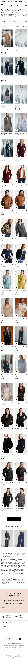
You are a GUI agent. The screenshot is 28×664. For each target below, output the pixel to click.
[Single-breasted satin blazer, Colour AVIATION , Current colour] (3, 378)
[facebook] (9, 639)
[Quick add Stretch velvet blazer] (16, 74)
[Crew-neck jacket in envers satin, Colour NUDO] (3, 350)
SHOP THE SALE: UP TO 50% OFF (14, 1)
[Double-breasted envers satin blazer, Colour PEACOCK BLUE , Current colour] (17, 350)
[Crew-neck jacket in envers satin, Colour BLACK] (1, 322)
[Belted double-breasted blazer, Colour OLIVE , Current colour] (17, 294)
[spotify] (13, 639)
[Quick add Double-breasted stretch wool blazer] (16, 156)
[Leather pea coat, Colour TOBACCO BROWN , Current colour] (1, 214)
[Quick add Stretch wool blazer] (16, 425)
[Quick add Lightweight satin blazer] (2, 400)
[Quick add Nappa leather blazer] (2, 102)
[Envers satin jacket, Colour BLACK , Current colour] (1, 80)
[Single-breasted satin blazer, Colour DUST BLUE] (1, 378)
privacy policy (19, 643)
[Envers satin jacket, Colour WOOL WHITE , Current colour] (17, 109)
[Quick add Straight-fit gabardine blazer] (16, 182)
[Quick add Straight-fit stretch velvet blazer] (2, 451)
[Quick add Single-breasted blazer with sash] (2, 156)
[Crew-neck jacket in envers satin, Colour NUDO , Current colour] (3, 322)
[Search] (23, 5)
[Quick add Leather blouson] (16, 479)
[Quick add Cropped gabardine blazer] (16, 236)
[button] (24, 26)
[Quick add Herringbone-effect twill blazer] (16, 400)
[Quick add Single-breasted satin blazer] (2, 372)
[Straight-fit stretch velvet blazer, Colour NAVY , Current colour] (3, 458)
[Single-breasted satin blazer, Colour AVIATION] (17, 378)
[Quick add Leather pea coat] (2, 207)
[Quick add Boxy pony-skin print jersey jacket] (2, 236)
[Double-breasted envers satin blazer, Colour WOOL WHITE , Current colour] (15, 322)
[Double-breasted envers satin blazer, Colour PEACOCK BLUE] (17, 322)
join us (6, 647)
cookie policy (7, 645)
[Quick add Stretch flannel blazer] (2, 130)
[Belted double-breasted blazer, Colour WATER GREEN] (15, 294)
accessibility (14, 649)
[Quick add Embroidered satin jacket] (16, 46)
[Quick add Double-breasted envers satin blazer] (16, 315)
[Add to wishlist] (13, 49)
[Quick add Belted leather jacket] (2, 479)
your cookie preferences (17, 645)
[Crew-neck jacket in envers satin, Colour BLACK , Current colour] (1, 350)
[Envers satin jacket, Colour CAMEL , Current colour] (5, 52)
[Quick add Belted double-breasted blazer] (2, 287)
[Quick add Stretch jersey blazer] (2, 182)
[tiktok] (16, 639)
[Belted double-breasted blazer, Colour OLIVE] (3, 294)
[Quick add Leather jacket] (16, 207)
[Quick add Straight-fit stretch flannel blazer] (16, 451)
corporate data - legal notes (16, 647)
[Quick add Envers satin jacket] (2, 46)
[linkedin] (20, 639)
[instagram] (6, 639)
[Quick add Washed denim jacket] (2, 261)
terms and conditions (10, 643)
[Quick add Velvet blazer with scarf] (16, 130)
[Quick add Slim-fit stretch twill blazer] (16, 505)
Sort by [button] (17, 26)
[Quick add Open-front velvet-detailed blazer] (2, 425)
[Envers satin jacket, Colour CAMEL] (5, 80)
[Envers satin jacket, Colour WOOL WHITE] (3, 52)
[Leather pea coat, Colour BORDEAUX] (3, 214)
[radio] (3, 21)
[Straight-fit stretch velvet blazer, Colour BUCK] (1, 458)
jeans (11, 569)
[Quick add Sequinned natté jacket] (16, 261)
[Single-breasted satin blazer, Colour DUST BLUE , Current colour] (15, 378)
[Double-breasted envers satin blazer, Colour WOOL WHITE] (15, 350)
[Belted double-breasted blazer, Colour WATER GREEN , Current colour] (1, 294)
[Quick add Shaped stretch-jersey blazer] (2, 505)
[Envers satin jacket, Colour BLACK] (1, 52)
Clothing (4, 26)
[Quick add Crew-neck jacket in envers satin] (2, 315)
